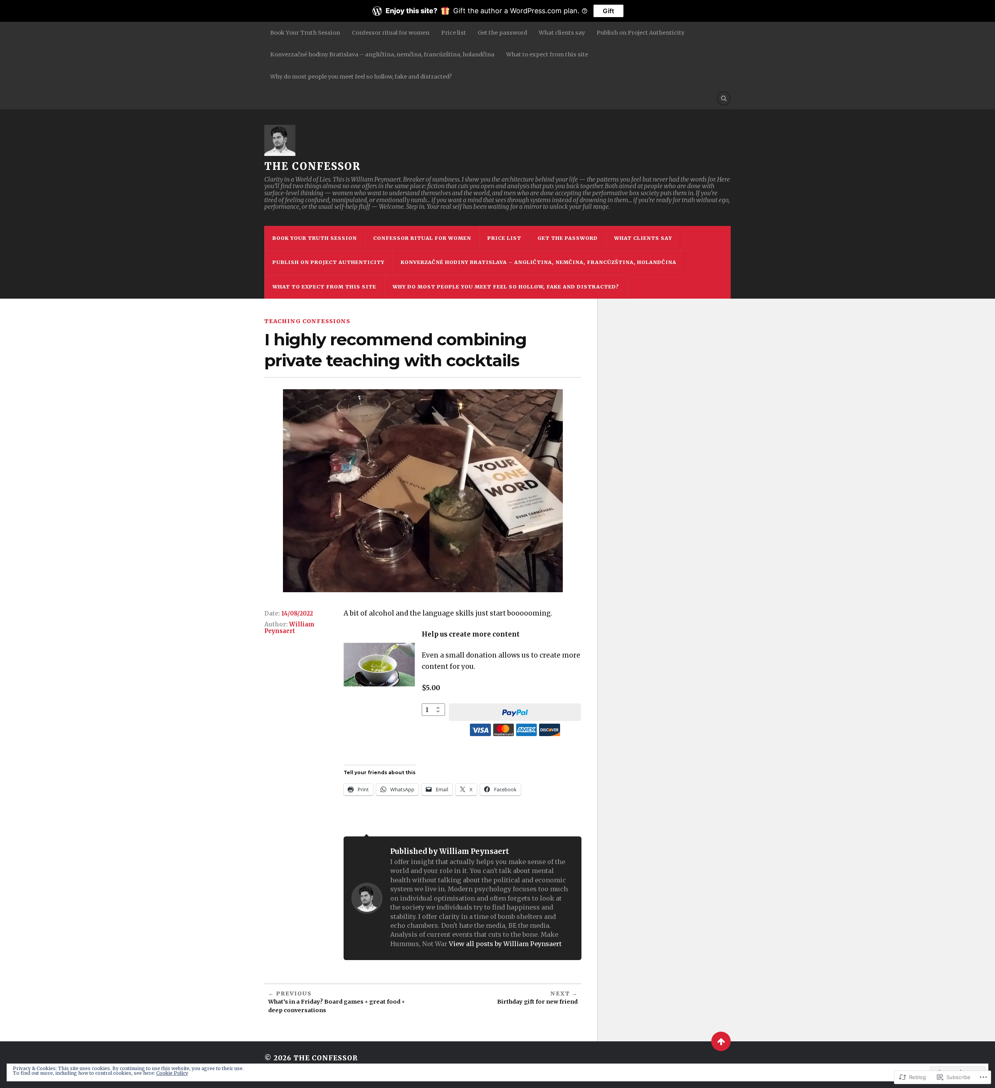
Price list (453, 32)
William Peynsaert (289, 628)
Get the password (502, 32)
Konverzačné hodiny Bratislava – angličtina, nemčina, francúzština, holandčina (382, 54)
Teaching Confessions (307, 321)
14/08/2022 (297, 613)
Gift (608, 11)
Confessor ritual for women (390, 32)
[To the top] (721, 1041)
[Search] (724, 98)
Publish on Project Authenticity (640, 32)
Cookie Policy (172, 1073)
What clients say (562, 32)
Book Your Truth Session (305, 32)
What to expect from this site (547, 54)
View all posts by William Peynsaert (505, 944)
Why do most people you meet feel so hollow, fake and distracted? (361, 76)
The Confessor (312, 166)
